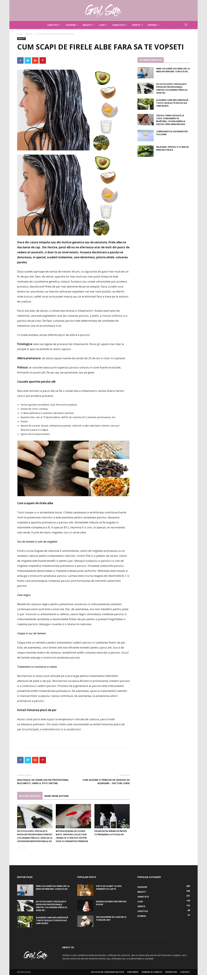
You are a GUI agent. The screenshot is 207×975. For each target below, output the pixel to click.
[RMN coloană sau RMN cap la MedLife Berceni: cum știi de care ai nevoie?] (145, 72)
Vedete (136, 24)
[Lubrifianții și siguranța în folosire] (145, 135)
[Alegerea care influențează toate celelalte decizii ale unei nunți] (145, 104)
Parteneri (132, 972)
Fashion (71, 24)
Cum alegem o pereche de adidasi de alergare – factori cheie (106, 781)
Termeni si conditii (151, 972)
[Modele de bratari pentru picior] (85, 905)
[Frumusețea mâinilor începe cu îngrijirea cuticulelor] (112, 816)
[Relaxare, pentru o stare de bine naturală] (145, 151)
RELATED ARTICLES (30, 795)
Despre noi (171, 972)
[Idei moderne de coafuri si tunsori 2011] (85, 921)
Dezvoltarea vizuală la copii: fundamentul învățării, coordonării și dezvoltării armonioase (170, 120)
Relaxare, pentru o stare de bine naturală (172, 148)
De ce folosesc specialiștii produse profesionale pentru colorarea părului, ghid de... (172, 88)
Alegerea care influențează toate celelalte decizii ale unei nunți (172, 103)
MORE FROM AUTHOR (56, 795)
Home (20, 34)
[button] (186, 25)
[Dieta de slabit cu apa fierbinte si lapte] (85, 890)
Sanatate (118, 24)
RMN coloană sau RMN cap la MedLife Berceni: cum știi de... (173, 70)
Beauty (87, 24)
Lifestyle (53, 24)
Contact (185, 972)
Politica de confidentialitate (107, 972)
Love (102, 24)
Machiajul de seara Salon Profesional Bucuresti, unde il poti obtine (43, 781)
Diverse (152, 24)
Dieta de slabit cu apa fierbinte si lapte (109, 887)
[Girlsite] (103, 10)
